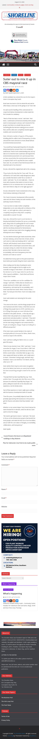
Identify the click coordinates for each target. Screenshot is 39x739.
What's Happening (8, 589)
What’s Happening (12, 593)
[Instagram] (8, 90)
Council (14, 75)
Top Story (27, 75)
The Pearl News (6, 705)
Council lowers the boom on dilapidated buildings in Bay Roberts (17, 437)
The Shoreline (20, 86)
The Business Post (7, 697)
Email (3, 498)
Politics (21, 75)
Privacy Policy (5, 720)
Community (7, 75)
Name (4, 489)
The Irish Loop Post (7, 701)
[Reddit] (14, 90)
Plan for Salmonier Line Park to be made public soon (19, 444)
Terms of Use (5, 716)
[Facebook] (4, 90)
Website (4, 507)
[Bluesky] (17, 90)
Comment (5, 465)
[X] (11, 90)
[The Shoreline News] (19, 51)
